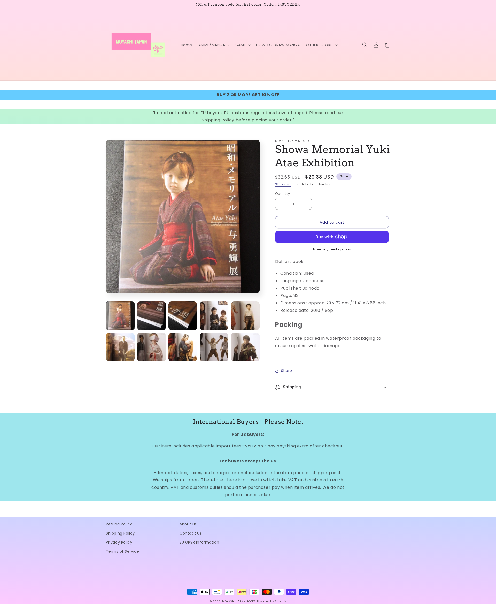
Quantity (282, 193)
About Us (188, 524)
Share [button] (286, 370)
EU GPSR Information (199, 542)
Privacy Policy (119, 542)
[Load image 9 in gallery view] (214, 347)
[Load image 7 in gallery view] (151, 347)
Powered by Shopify (271, 601)
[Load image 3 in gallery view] (182, 315)
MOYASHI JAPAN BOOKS (239, 601)
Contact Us (191, 533)
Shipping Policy (218, 120)
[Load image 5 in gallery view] (245, 315)
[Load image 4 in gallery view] (214, 315)
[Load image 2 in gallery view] (151, 315)
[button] (213, 45)
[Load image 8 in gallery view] (182, 347)
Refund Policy (119, 524)
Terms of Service (122, 551)
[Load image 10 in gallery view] (245, 347)
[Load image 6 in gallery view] (120, 347)
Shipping (283, 184)
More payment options (332, 249)
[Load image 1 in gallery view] (120, 315)
